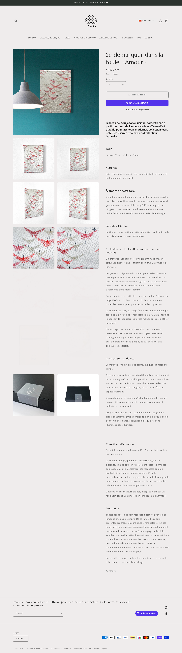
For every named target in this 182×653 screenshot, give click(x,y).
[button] (16, 21)
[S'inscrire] (61, 613)
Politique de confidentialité (61, 649)
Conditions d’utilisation (82, 649)
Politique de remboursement (37, 649)
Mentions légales (100, 649)
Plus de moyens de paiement (137, 110)
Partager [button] (112, 571)
